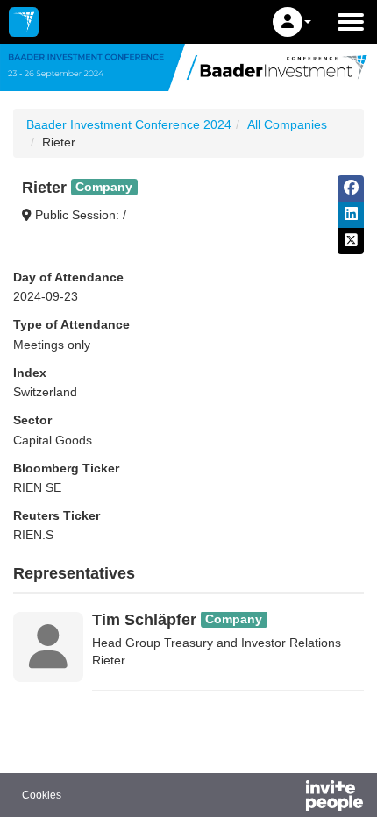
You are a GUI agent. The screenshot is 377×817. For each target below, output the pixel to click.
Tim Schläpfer (144, 620)
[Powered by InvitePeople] (288, 797)
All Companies (287, 124)
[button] (292, 22)
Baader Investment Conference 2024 (128, 124)
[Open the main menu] (350, 22)
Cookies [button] (41, 795)
